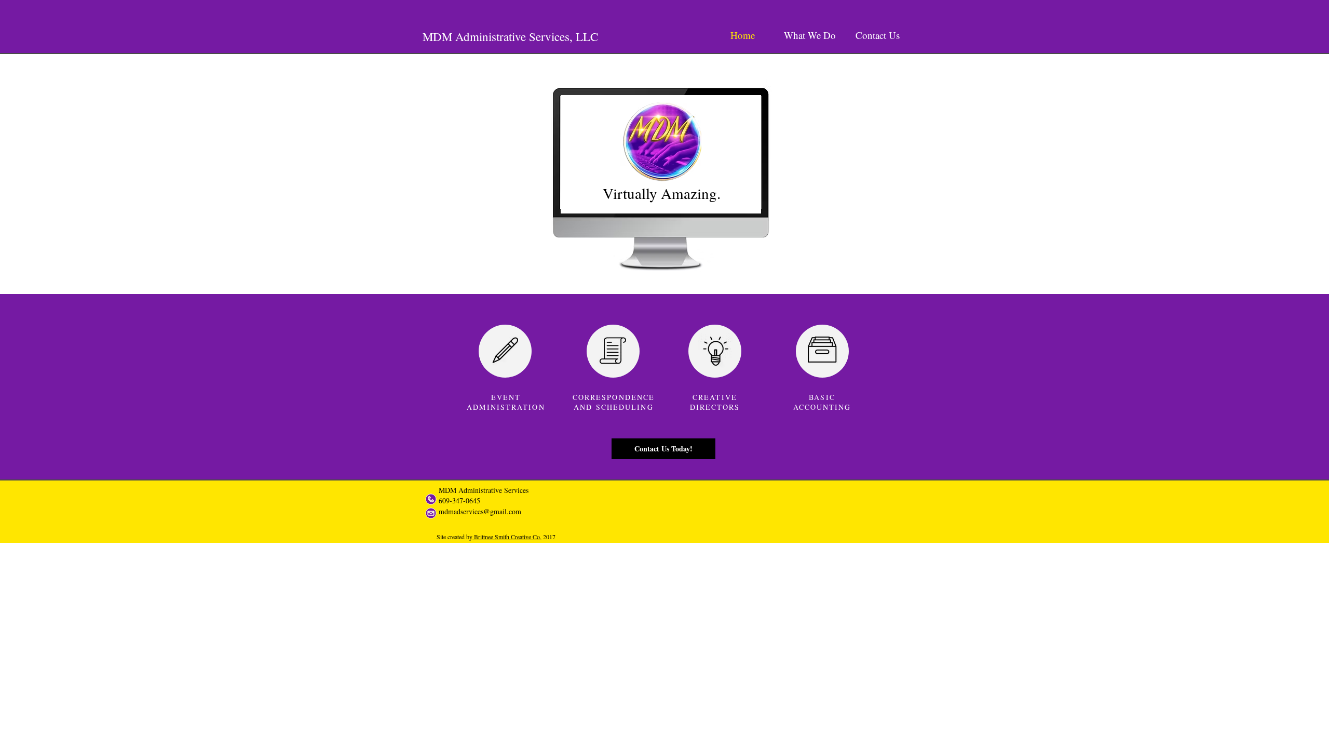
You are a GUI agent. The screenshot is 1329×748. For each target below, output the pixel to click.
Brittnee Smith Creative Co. (506, 536)
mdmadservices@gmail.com (480, 511)
